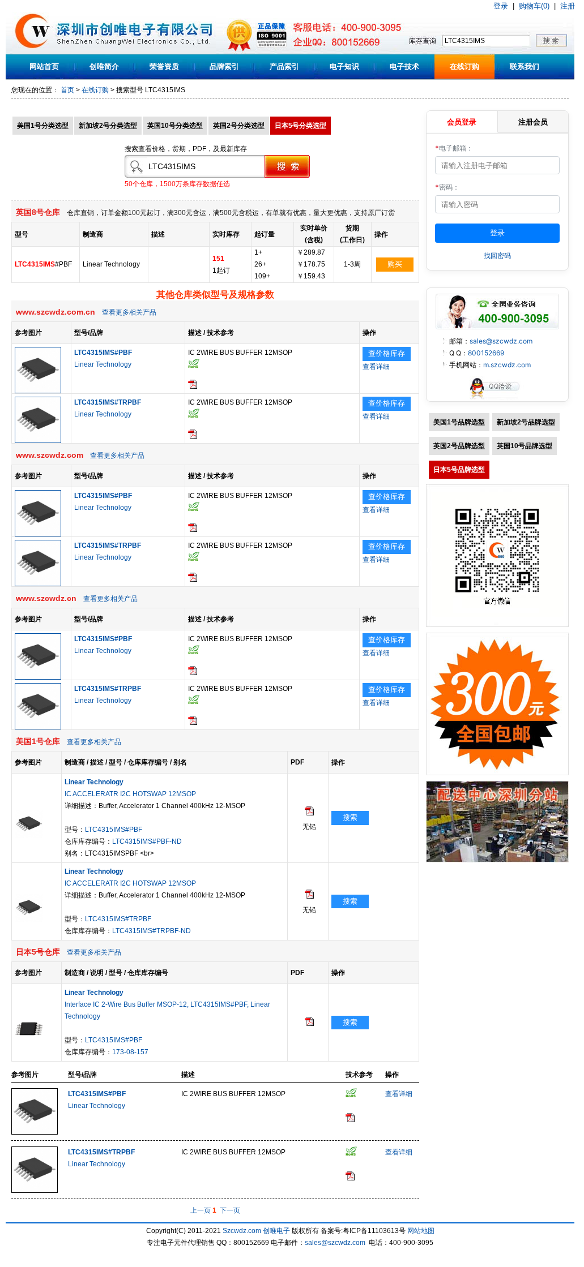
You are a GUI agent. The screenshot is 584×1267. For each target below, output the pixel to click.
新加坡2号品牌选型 (526, 422)
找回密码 (497, 255)
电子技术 (404, 66)
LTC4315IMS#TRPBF (118, 919)
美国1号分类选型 (43, 126)
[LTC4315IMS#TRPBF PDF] (309, 896)
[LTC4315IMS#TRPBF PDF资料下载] (192, 436)
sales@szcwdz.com (501, 341)
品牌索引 (224, 66)
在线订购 (464, 66)
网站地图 (420, 1231)
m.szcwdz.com (507, 364)
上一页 (200, 1210)
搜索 (350, 817)
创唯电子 (276, 1231)
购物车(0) (534, 6)
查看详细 (376, 367)
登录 (500, 6)
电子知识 (344, 66)
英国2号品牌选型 (459, 446)
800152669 (486, 353)
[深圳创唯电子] (497, 860)
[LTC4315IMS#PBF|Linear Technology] (38, 391)
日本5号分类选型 (300, 126)
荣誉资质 (164, 66)
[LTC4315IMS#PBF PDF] (309, 813)
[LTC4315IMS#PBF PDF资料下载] (192, 386)
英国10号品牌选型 (524, 446)
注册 (567, 6)
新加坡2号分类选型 (108, 126)
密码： (447, 187)
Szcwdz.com (242, 1231)
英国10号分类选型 (175, 126)
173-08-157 (130, 1052)
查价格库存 (386, 353)
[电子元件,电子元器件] (32, 52)
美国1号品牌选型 (459, 422)
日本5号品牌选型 (459, 470)
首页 (67, 90)
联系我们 (524, 66)
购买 (394, 264)
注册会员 (533, 121)
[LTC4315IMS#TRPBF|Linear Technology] (38, 441)
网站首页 (44, 66)
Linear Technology (102, 364)
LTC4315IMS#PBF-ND (147, 841)
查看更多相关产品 (129, 312)
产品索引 (284, 66)
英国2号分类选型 (239, 126)
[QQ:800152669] (497, 398)
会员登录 (461, 121)
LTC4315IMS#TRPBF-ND (151, 931)
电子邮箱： (454, 148)
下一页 (230, 1210)
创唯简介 (104, 66)
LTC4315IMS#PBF (113, 830)
